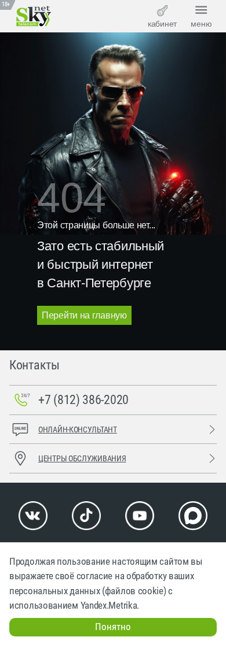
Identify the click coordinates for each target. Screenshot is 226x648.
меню (201, 23)
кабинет (162, 23)
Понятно (113, 626)
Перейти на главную (84, 315)
